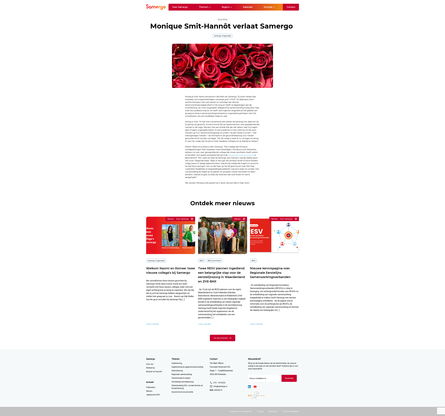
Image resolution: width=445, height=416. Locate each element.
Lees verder (152, 324)
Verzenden (289, 378)
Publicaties (150, 387)
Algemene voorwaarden (241, 411)
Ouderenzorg (177, 363)
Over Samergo (180, 7)
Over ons (149, 364)
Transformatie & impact (181, 378)
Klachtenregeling (291, 411)
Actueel (268, 7)
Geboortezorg (177, 371)
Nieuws (149, 391)
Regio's (226, 7)
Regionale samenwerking (182, 374)
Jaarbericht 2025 (153, 395)
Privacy (260, 411)
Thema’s (203, 7)
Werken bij (150, 368)
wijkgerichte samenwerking (241, 155)
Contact (291, 7)
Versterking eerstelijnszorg (183, 382)
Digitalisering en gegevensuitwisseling (187, 367)
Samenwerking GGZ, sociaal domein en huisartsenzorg (187, 386)
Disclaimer (273, 411)
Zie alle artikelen (221, 338)
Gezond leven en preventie (182, 392)
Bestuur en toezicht (154, 371)
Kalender (248, 7)
